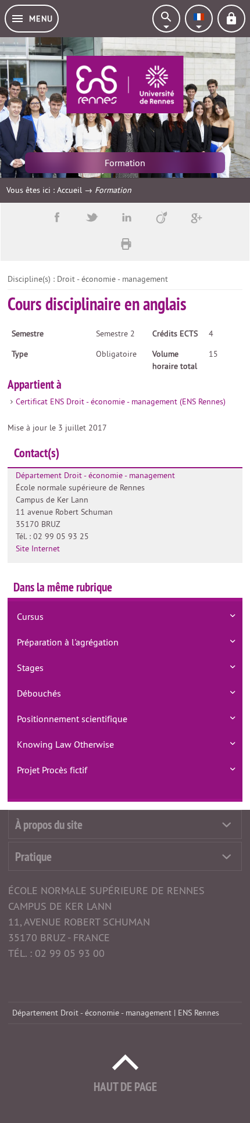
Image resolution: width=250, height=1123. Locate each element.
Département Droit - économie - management (95, 475)
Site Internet (38, 548)
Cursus (30, 616)
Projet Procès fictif (52, 770)
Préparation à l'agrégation (68, 642)
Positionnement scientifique (72, 718)
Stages (30, 667)
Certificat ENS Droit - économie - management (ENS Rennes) (121, 401)
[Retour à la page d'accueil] (124, 84)
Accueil (69, 190)
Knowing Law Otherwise (65, 744)
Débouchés (39, 693)
